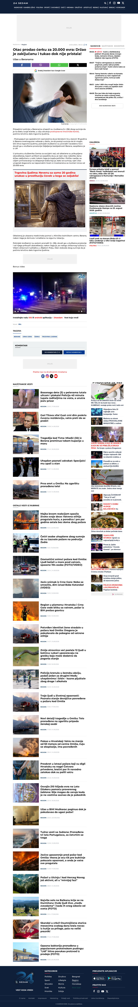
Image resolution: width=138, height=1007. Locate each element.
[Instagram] (114, 3)
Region (24, 44)
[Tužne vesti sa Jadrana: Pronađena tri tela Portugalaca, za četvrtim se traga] (26, 838)
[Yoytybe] (118, 3)
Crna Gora (27, 337)
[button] (50, 293)
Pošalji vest (65, 998)
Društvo (78, 7)
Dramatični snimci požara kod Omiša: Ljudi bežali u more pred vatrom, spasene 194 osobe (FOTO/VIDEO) (63, 562)
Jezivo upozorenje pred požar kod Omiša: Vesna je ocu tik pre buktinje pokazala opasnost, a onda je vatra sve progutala (62, 859)
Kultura (103, 7)
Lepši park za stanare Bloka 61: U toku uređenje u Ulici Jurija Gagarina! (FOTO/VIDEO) (107, 241)
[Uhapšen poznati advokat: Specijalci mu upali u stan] (26, 467)
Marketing (54, 998)
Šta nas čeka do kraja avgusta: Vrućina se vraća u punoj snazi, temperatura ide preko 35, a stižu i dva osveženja (109, 96)
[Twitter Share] (78, 65)
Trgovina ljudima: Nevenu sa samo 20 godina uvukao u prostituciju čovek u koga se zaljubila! (47, 174)
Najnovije (18, 7)
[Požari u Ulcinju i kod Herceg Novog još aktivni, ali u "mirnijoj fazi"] (26, 883)
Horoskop (120, 7)
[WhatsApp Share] (59, 65)
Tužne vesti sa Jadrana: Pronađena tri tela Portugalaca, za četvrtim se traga (62, 835)
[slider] (50, 309)
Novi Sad (76, 987)
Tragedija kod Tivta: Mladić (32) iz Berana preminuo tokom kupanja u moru (62, 441)
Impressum (42, 998)
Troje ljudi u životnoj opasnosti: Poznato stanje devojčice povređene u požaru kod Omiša (62, 698)
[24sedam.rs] (20, 3)
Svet (63, 7)
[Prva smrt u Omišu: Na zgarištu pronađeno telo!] (26, 490)
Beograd (76, 976)
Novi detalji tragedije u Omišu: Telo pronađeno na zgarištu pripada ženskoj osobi (62, 721)
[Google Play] (114, 978)
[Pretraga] (105, 3)
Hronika (70, 7)
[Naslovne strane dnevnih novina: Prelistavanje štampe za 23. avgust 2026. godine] (107, 194)
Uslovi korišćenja (97, 998)
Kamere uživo (29, 7)
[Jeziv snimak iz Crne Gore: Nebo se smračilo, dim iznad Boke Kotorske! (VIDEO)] (26, 588)
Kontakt (31, 998)
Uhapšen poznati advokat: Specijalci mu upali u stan (62, 462)
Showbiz (55, 7)
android (38, 317)
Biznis (95, 7)
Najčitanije (107, 46)
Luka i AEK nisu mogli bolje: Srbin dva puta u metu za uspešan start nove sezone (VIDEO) (109, 87)
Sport (47, 7)
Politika (39, 7)
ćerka (37, 337)
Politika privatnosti (80, 998)
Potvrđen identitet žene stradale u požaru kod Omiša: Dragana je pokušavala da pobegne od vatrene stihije (62, 632)
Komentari (119, 46)
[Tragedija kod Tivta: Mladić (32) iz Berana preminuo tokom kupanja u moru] (26, 444)
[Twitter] (123, 3)
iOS (30, 317)
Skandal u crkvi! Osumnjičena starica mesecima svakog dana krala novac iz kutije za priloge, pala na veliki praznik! (63, 927)
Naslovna (16, 44)
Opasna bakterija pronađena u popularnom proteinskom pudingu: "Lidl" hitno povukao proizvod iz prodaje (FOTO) (62, 950)
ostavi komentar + (74, 352)
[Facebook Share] (22, 65)
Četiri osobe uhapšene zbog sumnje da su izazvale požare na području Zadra (62, 539)
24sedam (58, 317)
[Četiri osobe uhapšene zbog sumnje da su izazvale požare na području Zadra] (26, 543)
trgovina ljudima (49, 337)
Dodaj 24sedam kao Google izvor (51, 71)
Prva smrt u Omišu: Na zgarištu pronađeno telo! (59, 485)
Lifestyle (87, 7)
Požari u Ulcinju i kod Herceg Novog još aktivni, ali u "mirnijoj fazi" (62, 879)
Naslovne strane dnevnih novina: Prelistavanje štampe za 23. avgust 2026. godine (105, 208)
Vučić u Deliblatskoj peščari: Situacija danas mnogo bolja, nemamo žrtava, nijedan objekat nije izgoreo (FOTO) (108, 55)
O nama (22, 998)
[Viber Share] (40, 65)
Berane (17, 337)
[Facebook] (110, 3)
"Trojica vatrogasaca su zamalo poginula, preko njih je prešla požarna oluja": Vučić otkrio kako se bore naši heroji (110, 66)
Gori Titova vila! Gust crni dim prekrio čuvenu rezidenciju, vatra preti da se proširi (63, 418)
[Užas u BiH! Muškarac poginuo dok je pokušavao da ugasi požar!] (26, 815)
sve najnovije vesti (107, 106)
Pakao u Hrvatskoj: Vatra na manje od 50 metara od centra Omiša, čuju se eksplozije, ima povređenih (62, 744)
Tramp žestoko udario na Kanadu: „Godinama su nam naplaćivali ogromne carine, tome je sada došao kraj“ (109, 77)
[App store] (99, 978)
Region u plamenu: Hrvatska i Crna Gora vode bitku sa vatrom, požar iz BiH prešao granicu (62, 608)
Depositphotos (113, 998)
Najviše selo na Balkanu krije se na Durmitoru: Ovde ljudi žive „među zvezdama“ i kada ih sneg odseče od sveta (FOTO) (62, 904)
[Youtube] (55, 376)
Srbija (112, 7)
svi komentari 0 (52, 352)
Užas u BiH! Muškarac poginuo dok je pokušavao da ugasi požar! (63, 811)
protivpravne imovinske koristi (64, 131)
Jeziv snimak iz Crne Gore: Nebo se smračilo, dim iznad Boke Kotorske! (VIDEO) (62, 585)
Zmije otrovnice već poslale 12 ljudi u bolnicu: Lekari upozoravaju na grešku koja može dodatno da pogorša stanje (63, 654)
